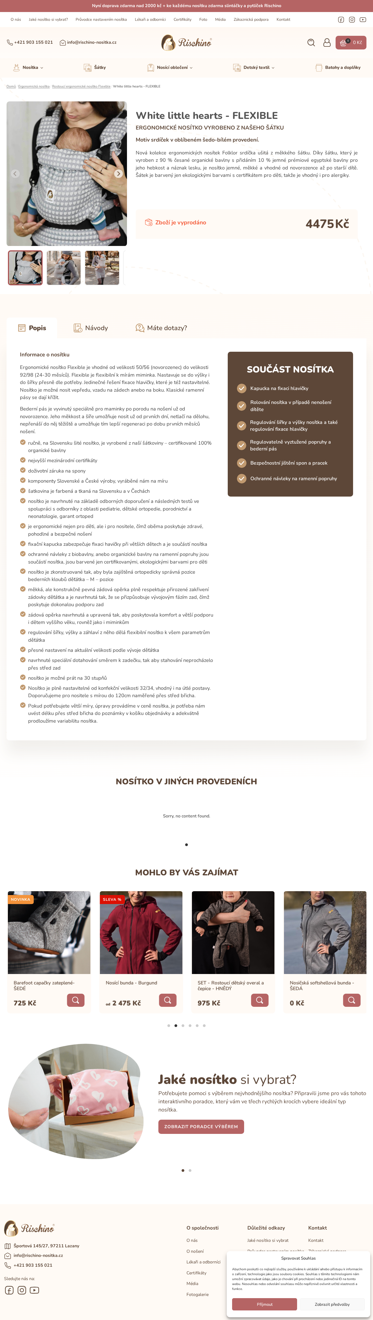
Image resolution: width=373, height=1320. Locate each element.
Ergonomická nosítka (34, 86)
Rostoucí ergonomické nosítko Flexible (81, 86)
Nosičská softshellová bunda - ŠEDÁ (321, 985)
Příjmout (265, 1304)
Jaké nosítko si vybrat (268, 1240)
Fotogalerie (198, 1295)
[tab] (186, 844)
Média (220, 19)
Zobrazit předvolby (332, 1304)
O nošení (195, 1251)
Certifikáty (182, 19)
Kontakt (283, 19)
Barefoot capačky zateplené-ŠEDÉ (43, 985)
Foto (203, 19)
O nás (16, 19)
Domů (11, 86)
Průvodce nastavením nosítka (101, 19)
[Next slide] (118, 173)
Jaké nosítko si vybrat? (48, 19)
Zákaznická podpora (251, 19)
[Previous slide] (15, 173)
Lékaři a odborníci (150, 19)
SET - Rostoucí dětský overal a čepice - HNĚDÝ (230, 985)
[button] (311, 43)
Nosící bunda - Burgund (130, 982)
